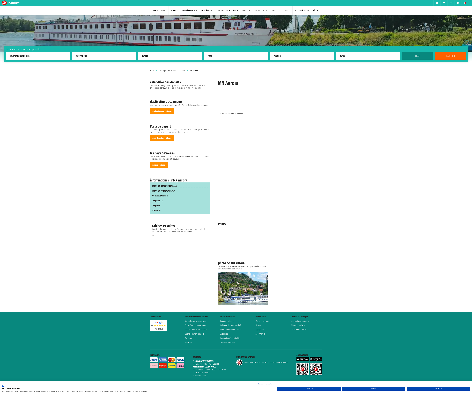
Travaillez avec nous (227, 342)
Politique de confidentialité (230, 325)
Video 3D (188, 342)
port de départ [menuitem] (301, 10)
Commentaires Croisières (300, 321)
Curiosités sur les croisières (195, 321)
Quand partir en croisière (194, 334)
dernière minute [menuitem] (160, 10)
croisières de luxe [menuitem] (189, 10)
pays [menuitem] (286, 10)
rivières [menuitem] (275, 10)
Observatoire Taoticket (299, 329)
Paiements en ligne (298, 325)
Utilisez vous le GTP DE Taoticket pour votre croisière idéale (265, 362)
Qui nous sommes (262, 321)
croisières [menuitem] (205, 10)
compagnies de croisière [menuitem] (226, 10)
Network (259, 325)
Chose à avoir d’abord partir (195, 325)
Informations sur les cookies (231, 329)
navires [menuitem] (245, 10)
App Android (260, 334)
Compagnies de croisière (168, 70)
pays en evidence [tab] (159, 165)
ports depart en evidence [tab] (161, 138)
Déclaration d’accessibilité (230, 338)
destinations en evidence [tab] (162, 111)
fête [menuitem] (314, 10)
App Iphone (260, 329)
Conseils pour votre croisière (195, 329)
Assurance (224, 334)
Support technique (227, 321)
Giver (183, 70)
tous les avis (158, 329)
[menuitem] (437, 3)
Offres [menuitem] (173, 10)
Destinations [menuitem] (260, 10)
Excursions (189, 338)
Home (152, 70)
